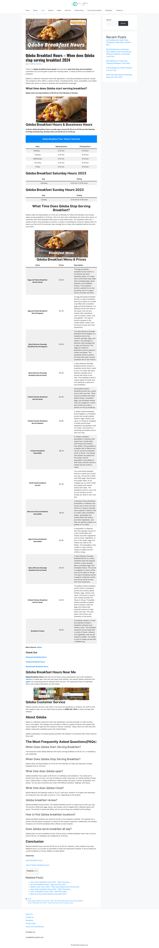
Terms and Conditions (94, 10)
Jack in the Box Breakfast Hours (37, 865)
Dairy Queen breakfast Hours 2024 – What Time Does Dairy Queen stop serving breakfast (55, 901)
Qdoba (39, 647)
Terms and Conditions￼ (35, 927)
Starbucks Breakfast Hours (36, 657)
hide (35, 871)
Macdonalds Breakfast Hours (37, 666)
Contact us (119, 10)
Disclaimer (108, 10)
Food (42, 10)
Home (28, 10)
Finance (50, 10)
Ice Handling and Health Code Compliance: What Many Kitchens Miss (118, 42)
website (29, 679)
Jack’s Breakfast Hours (34, 860)
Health (59, 10)
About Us (68, 10)
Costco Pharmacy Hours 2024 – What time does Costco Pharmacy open (50, 903)
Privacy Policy (79, 10)
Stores (35, 10)
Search (108, 20)
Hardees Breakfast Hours (35, 662)
